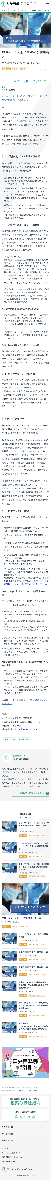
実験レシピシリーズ (28, 729)
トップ (4, 10)
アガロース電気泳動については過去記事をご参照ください (26, 582)
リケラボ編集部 (8, 90)
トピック (13, 10)
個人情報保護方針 (9, 1161)
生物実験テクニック (8, 1090)
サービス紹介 (7, 1133)
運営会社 (5, 1148)
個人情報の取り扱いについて (13, 1157)
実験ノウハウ (10, 739)
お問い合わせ (7, 1140)
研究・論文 (24, 10)
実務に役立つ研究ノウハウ (27, 1087)
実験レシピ (24, 739)
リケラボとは (7, 1127)
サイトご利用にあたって (11, 1153)
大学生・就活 (36, 10)
